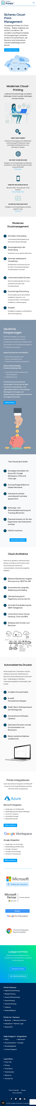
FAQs (6, 1039)
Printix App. (18, 169)
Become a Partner (20, 1020)
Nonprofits (9, 1027)
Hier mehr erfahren (18, 540)
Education (8, 1024)
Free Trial (8, 1062)
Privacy (23, 1090)
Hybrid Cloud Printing (12, 991)
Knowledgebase (10, 1046)
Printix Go (18, 211)
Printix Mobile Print (18, 192)
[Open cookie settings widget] (3, 1103)
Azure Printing (10, 1000)
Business (8, 1020)
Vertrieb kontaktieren (18, 976)
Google (20, 1043)
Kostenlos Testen (12, 50)
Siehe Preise (9, 403)
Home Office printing (12, 997)
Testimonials (9, 1072)
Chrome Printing (10, 1004)
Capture (8, 1007)
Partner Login (18, 1024)
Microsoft (21, 1039)
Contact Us (9, 1079)
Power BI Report (10, 1010)
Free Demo (9, 1069)
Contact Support (11, 1049)
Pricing (7, 1065)
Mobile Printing (10, 994)
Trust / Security (17, 1093)
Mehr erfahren (10, 825)
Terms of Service (14, 1090)
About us (8, 1075)
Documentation (10, 1043)
